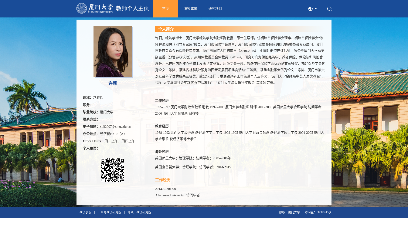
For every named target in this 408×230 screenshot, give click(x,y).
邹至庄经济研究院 (139, 212)
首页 (165, 8)
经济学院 (85, 212)
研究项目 (215, 8)
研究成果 (190, 8)
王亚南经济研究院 (109, 212)
